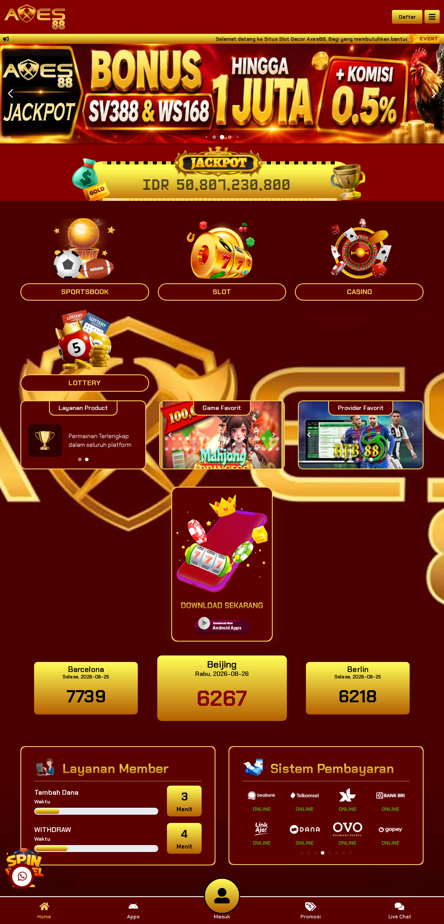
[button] (434, 93)
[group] (361, 435)
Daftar (407, 16)
